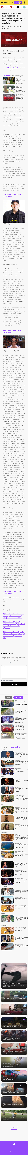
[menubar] (25, 2)
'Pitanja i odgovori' (12, 68)
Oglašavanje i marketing (15, 1151)
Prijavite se (14, 684)
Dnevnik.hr (6, 7)
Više (14, 1128)
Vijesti (14, 7)
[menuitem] (25, 2)
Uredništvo (4, 1151)
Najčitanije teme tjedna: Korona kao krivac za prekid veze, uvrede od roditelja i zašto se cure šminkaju (13, 616)
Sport (21, 7)
